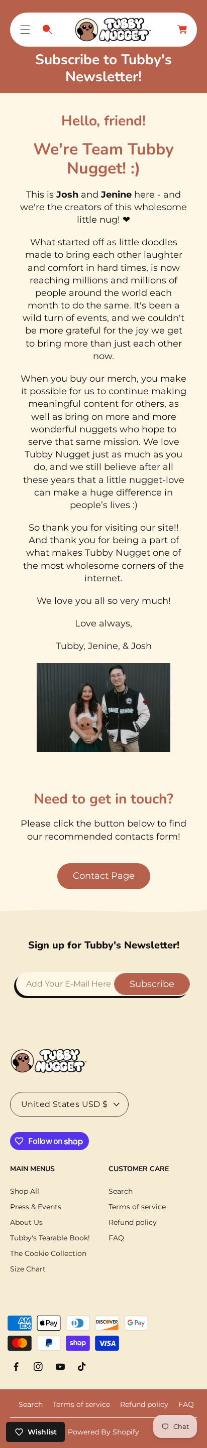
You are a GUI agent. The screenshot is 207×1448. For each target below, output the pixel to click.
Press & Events (35, 1206)
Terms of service (137, 1206)
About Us (26, 1222)
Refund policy (133, 1222)
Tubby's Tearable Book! (50, 1237)
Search (121, 1191)
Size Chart (28, 1268)
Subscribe (152, 984)
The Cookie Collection (48, 1253)
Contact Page (104, 875)
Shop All (24, 1191)
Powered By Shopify (103, 1431)
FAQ (116, 1237)
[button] (25, 30)
